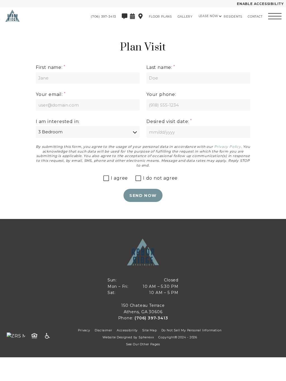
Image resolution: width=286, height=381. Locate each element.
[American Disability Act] (49, 336)
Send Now (142, 195)
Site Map (149, 330)
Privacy (84, 330)
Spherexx (146, 337)
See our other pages (143, 344)
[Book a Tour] (132, 16)
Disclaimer (103, 330)
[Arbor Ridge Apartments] (35, 16)
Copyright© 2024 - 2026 (177, 337)
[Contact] (124, 16)
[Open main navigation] (275, 16)
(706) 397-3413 (151, 317)
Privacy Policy (227, 146)
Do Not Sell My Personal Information (191, 330)
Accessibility (127, 330)
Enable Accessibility (260, 4)
